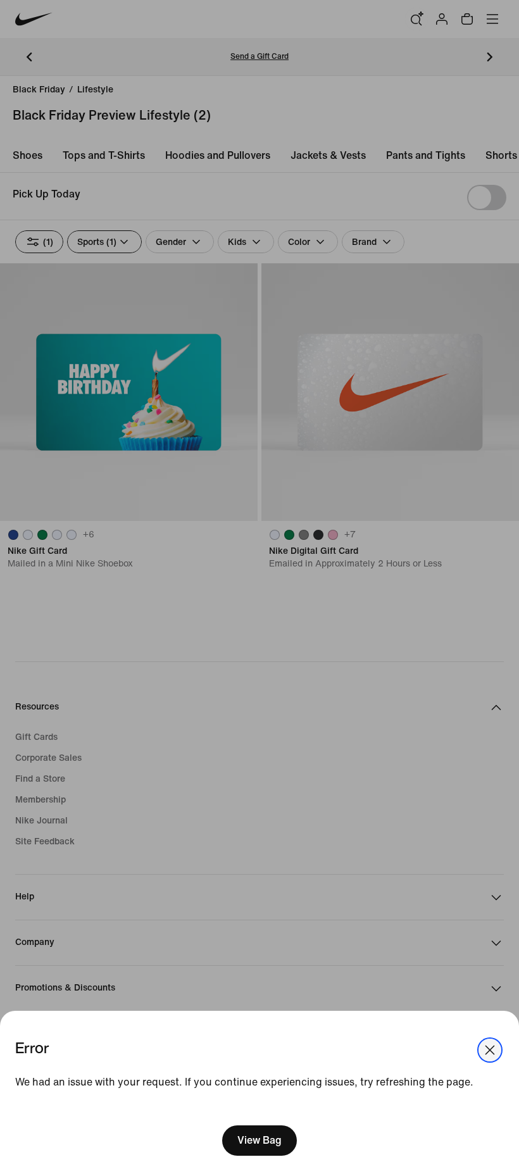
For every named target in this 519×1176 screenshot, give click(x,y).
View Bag (259, 1140)
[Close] (489, 1050)
